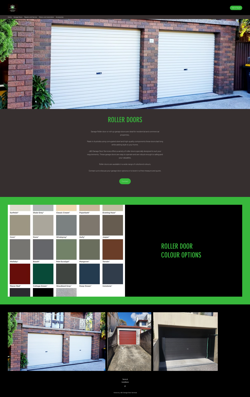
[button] (18, 17)
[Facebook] (125, 386)
